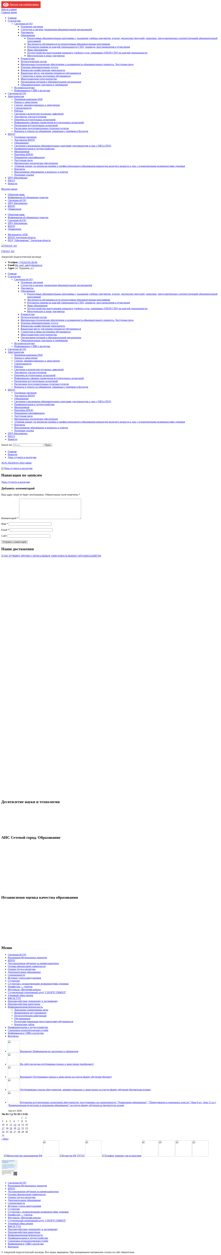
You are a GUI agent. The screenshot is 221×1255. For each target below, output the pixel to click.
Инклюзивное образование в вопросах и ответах (41, 171)
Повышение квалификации (29, 157)
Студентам (14, 980)
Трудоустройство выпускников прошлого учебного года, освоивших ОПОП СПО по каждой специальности (87, 52)
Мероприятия (21, 151)
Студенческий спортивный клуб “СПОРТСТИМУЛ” (37, 992)
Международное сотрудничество (39, 78)
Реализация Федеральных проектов (27, 957)
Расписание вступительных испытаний (36, 125)
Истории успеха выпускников (24, 977)
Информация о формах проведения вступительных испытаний (49, 122)
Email (5, 529)
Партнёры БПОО (23, 154)
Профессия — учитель (20, 986)
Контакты (19, 169)
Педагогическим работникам (30, 1015)
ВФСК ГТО (14, 998)
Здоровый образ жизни (20, 995)
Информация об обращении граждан (28, 197)
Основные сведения (32, 26)
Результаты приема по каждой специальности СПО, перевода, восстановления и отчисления (78, 47)
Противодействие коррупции (24, 1004)
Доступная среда (23, 160)
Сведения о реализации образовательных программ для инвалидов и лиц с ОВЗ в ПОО (62, 145)
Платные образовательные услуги (39, 67)
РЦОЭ (11, 180)
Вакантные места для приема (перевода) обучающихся (51, 73)
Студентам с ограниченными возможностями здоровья (38, 983)
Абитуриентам (16, 96)
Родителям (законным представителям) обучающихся (43, 1021)
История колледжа (24, 87)
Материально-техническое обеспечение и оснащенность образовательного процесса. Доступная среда (77, 64)
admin (28, 462)
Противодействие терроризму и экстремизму (33, 1001)
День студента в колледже (15, 482)
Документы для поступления (30, 116)
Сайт (4, 535)
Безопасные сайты (24, 1024)
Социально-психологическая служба (28, 1030)
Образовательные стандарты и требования (44, 84)
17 (3, 1128)
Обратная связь (16, 194)
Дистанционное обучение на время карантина (33, 963)
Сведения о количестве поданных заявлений (39, 113)
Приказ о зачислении (26, 102)
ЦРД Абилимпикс (18, 177)
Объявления (14, 209)
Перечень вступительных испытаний (34, 119)
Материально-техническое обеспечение (36, 163)
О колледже (14, 20)
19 (11, 1128)
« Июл (4, 1138)
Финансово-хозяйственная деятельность (43, 70)
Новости (12, 183)
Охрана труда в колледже (22, 969)
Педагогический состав (34, 61)
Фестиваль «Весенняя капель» (24, 989)
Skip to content (9, 9)
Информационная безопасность (25, 1007)
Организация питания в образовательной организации (51, 81)
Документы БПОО (24, 140)
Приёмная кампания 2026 (28, 99)
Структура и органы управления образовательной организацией (56, 29)
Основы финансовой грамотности (27, 966)
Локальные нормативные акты (31, 1009)
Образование (28, 35)
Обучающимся (22, 1018)
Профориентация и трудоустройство (34, 148)
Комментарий (9, 518)
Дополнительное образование (24, 972)
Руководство (28, 58)
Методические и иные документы (46, 55)
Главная (12, 17)
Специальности (23, 108)
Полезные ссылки (24, 174)
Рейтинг (18, 110)
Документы (27, 32)
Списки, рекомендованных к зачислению (37, 105)
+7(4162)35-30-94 (27, 262)
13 (15, 1124)
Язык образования (37, 49)
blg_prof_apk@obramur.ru (28, 265)
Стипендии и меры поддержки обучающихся (46, 76)
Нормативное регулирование (30, 1012)
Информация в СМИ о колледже (32, 90)
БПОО (11, 134)
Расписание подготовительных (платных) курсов (41, 128)
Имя (4, 523)
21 (18, 1128)
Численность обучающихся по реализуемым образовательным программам (68, 44)
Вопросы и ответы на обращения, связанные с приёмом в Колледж (51, 131)
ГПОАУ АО (7, 251)
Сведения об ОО (23, 23)
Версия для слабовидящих (24, 4)
